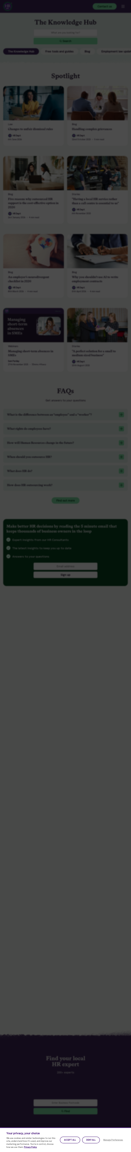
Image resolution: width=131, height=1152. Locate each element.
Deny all (91, 1140)
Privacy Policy (30, 1147)
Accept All (70, 1140)
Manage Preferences (113, 1140)
